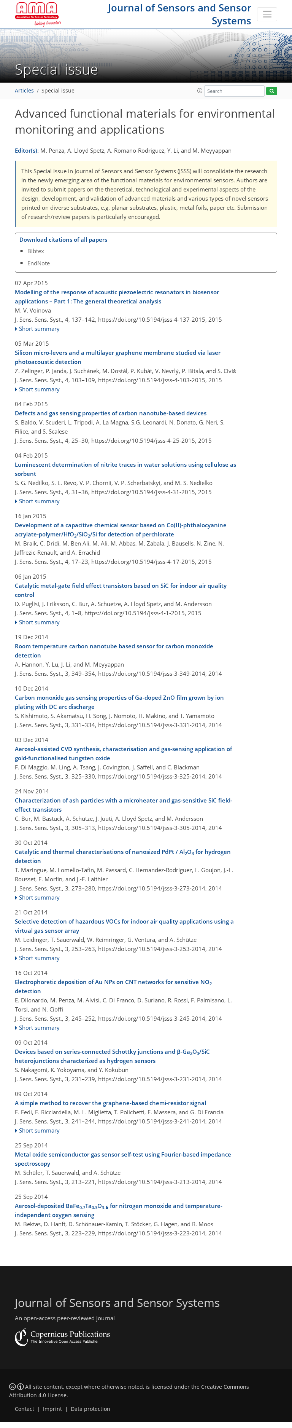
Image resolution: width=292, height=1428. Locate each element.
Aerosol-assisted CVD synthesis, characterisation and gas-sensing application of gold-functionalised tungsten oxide (123, 753)
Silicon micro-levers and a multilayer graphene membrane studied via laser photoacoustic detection (118, 357)
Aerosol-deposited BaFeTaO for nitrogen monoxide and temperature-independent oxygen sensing (118, 1210)
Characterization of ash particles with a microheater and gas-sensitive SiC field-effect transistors (123, 804)
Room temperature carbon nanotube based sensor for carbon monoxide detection (114, 650)
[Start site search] (271, 91)
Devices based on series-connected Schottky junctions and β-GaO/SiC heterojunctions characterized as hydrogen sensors (112, 1056)
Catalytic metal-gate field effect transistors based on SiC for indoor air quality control (121, 590)
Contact (24, 1409)
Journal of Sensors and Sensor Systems (179, 14)
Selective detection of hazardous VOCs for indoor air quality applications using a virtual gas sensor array (124, 925)
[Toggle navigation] (267, 14)
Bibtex (35, 251)
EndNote (38, 263)
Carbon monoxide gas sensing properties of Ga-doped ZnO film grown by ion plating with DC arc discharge (119, 702)
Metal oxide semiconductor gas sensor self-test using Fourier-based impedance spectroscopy (123, 1158)
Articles (24, 90)
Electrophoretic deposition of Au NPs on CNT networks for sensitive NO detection (113, 986)
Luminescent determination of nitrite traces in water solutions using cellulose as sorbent (125, 469)
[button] (200, 90)
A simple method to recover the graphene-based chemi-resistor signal (110, 1103)
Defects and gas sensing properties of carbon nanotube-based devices (110, 413)
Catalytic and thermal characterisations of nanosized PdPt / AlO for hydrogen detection (123, 856)
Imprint (52, 1409)
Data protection (90, 1409)
